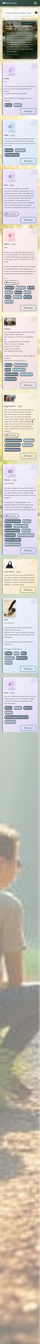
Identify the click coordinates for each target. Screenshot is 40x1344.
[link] (20, 39)
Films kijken (22, 787)
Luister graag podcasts (16, 1013)
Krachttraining (23, 1230)
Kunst (9, 365)
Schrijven (21, 288)
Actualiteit (11, 722)
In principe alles (13, 1074)
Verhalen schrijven (14, 1022)
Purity (9, 663)
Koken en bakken (13, 540)
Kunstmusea (27, 374)
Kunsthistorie (12, 374)
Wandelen (21, 150)
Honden (18, 297)
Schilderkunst (21, 365)
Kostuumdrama (13, 1248)
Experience (22, 658)
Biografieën (11, 379)
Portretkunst (19, 370)
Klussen (26, 530)
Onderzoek (11, 1324)
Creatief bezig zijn (26, 535)
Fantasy (20, 1243)
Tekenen (10, 288)
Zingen (9, 292)
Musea (18, 708)
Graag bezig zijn (13, 530)
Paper (9, 653)
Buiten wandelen (13, 521)
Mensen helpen (21, 526)
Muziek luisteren (13, 445)
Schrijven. (11, 949)
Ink (17, 653)
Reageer (29, 111)
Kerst (31, 288)
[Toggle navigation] (35, 3)
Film (8, 370)
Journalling (11, 1239)
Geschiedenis (20, 1329)
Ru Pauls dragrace (14, 1253)
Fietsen (10, 150)
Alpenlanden (12, 944)
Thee (9, 297)
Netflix (18, 105)
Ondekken (11, 535)
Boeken (19, 1124)
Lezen (9, 105)
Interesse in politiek (14, 1008)
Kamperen (29, 440)
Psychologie (22, 1320)
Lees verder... (12, 214)
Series (18, 292)
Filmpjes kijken (13, 155)
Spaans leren (21, 1004)
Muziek (28, 708)
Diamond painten (14, 1129)
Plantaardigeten (26, 1324)
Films (9, 526)
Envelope (10, 658)
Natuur (10, 302)
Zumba (9, 1230)
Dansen (10, 1243)
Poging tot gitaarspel (15, 1018)
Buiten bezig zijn (13, 450)
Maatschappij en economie (17, 717)
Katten (28, 297)
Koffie (28, 292)
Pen (24, 653)
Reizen (9, 712)
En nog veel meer (13, 544)
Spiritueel (25, 1027)
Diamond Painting (14, 440)
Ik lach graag (12, 1027)
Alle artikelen (28, 23)
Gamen (10, 787)
